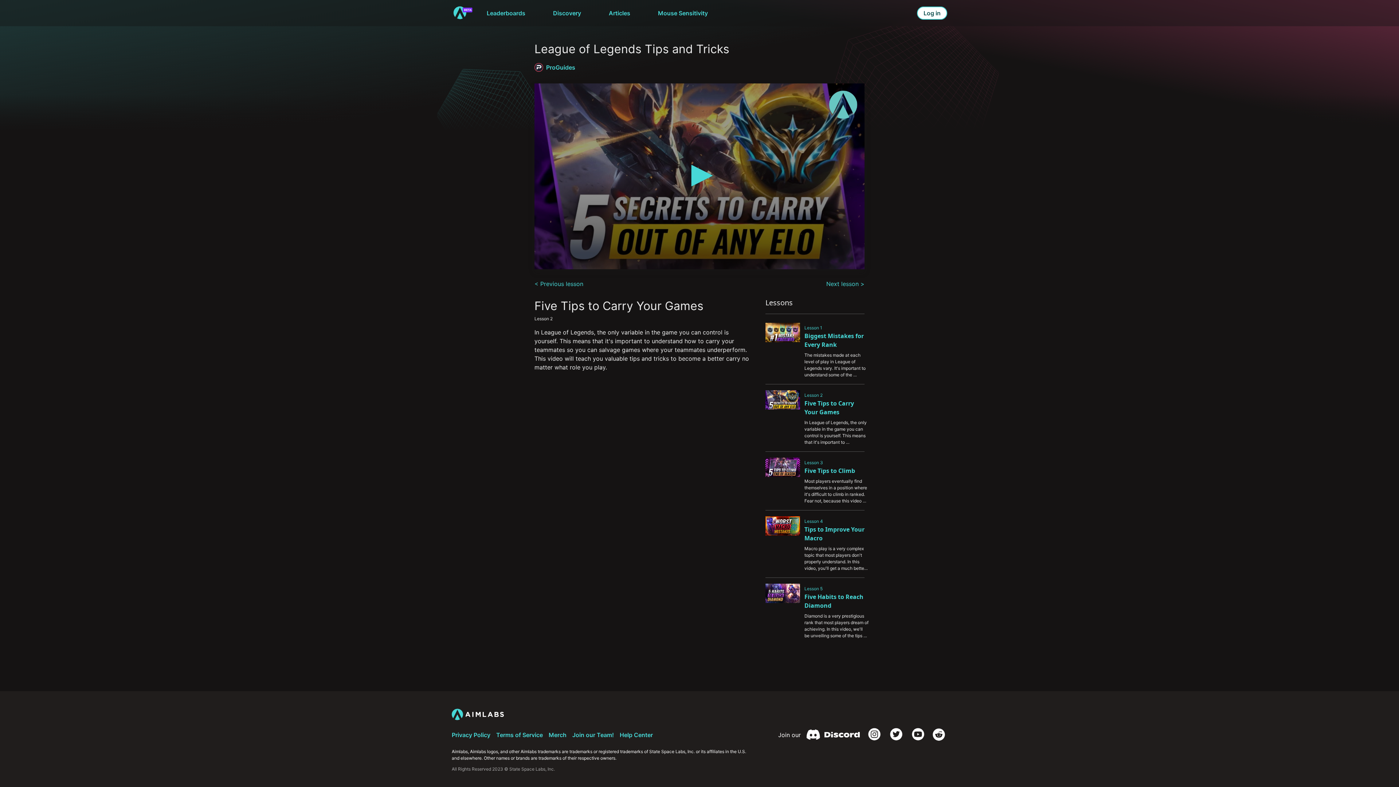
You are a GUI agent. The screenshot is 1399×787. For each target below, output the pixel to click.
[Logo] (843, 105)
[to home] (463, 13)
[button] (699, 176)
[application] (699, 176)
